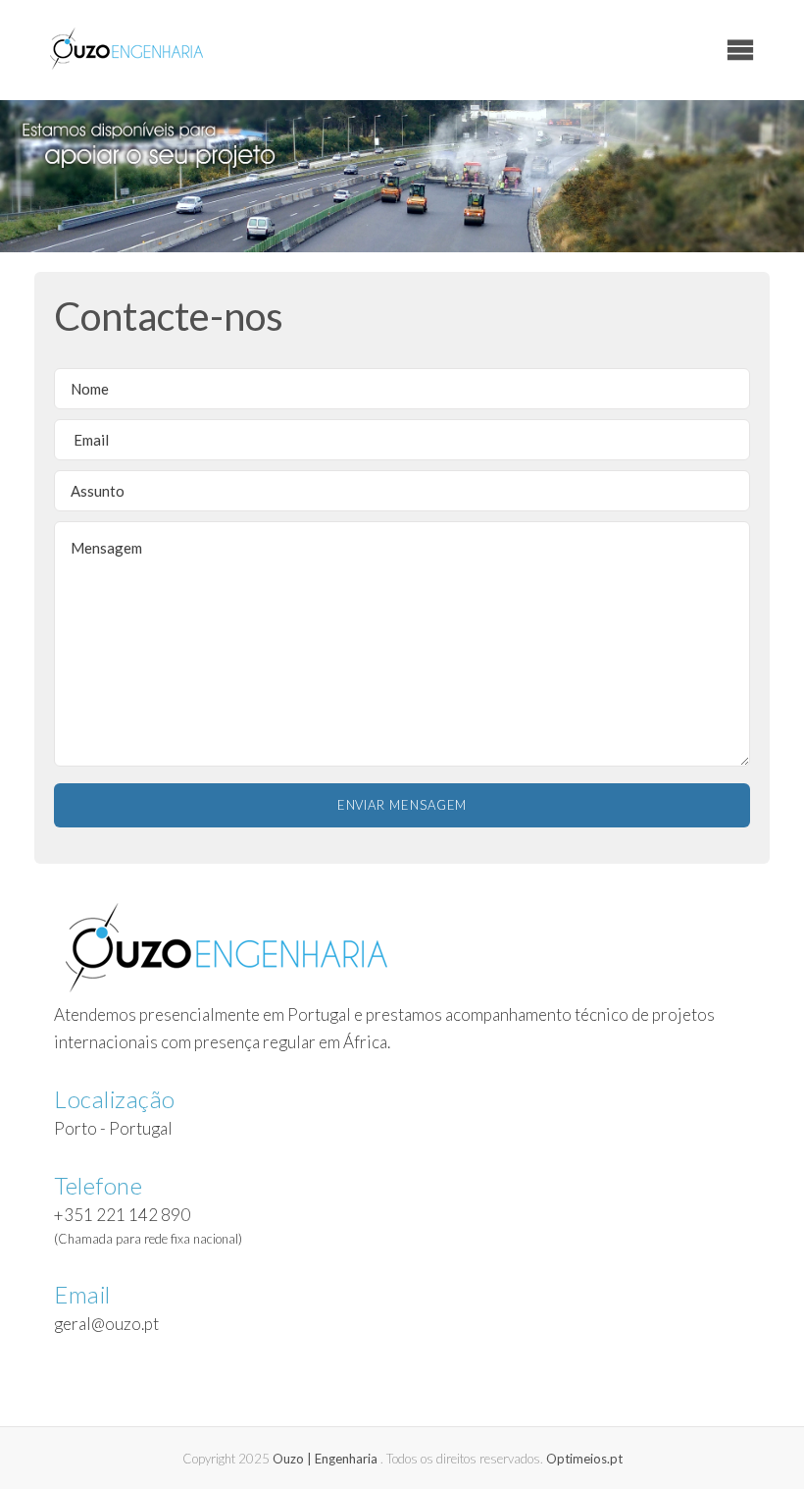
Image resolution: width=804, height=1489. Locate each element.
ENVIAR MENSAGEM (402, 805)
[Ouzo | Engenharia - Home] (126, 49)
